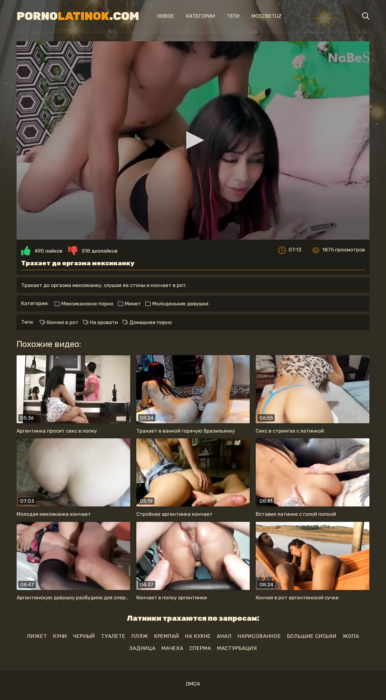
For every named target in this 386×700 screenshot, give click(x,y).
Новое (165, 16)
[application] (193, 140)
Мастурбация (237, 648)
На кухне (198, 636)
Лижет (37, 636)
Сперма (200, 648)
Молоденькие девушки (179, 304)
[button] (193, 140)
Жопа (351, 636)
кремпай (166, 636)
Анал (224, 636)
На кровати (103, 322)
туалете (113, 636)
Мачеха (172, 648)
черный (84, 636)
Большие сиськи (312, 636)
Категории (200, 16)
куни (60, 636)
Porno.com (78, 16)
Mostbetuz (267, 16)
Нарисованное (259, 636)
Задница (142, 648)
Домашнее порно (150, 322)
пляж (139, 636)
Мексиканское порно (86, 304)
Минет (132, 304)
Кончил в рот (62, 322)
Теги (233, 16)
